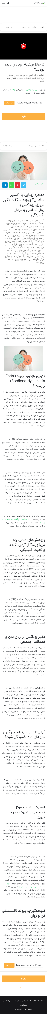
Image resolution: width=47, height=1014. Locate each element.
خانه (40, 27)
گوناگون (34, 27)
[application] (23, 46)
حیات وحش (26, 27)
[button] (23, 46)
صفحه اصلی (28, 1009)
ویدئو (13, 89)
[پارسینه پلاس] (39, 3)
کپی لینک (9, 103)
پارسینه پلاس (31, 89)
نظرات (23, 116)
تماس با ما (18, 1009)
